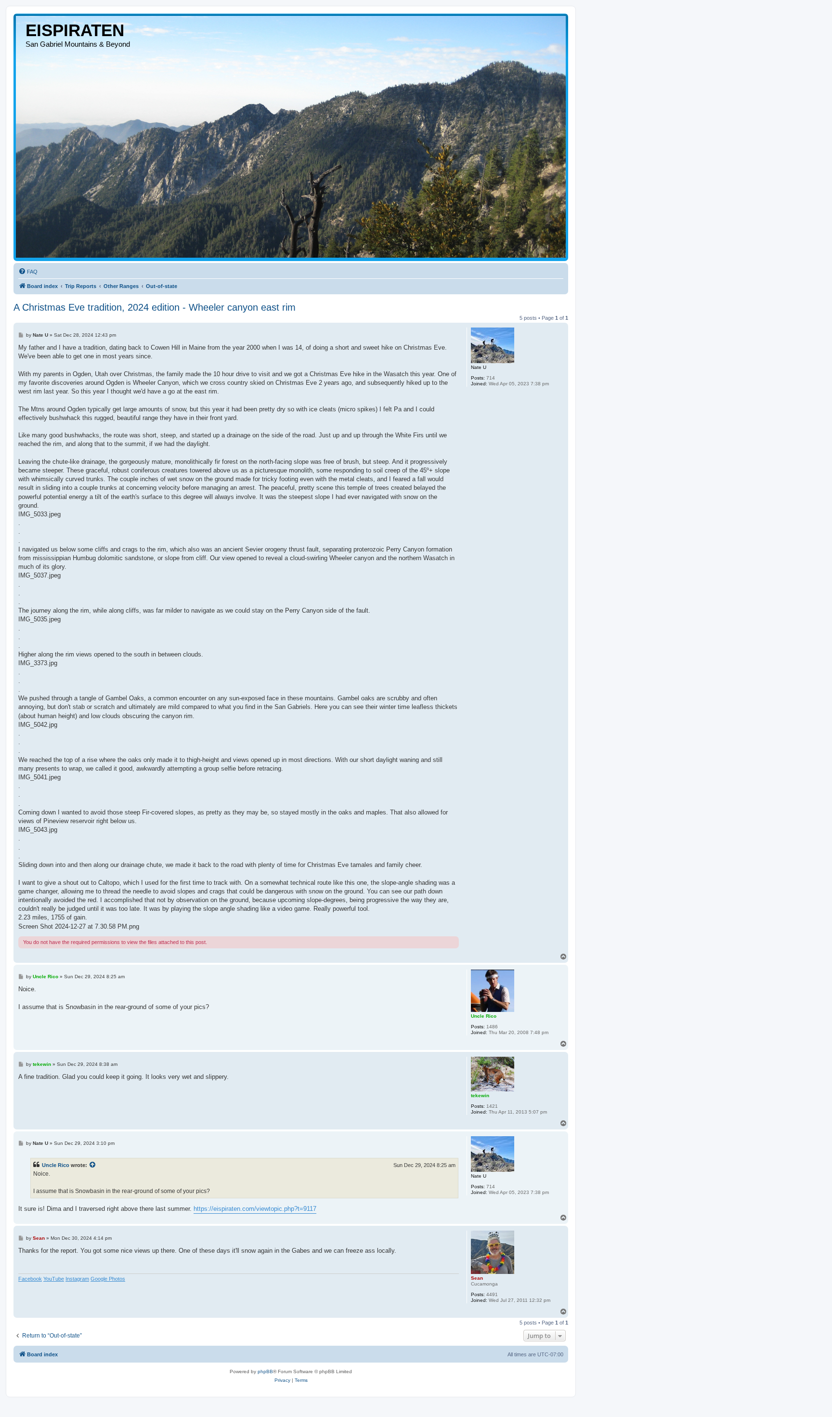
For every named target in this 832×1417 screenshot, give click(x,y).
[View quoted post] (93, 1165)
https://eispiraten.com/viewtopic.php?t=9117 (255, 1208)
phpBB (265, 1371)
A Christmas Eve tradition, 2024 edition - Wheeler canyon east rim (154, 307)
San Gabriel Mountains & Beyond (78, 44)
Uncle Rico (55, 1165)
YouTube (53, 1279)
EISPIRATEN (75, 30)
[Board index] (291, 137)
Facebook (30, 1279)
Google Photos (108, 1279)
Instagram (77, 1279)
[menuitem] (28, 271)
